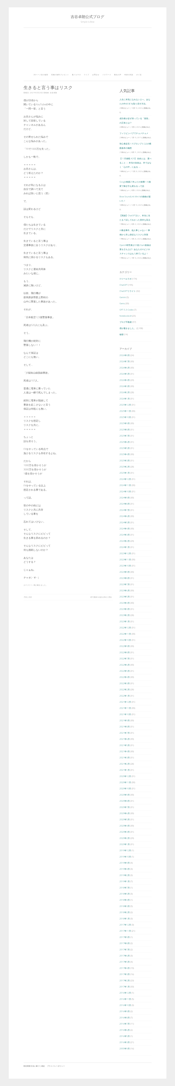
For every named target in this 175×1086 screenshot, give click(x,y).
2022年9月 (124, 646)
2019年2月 (124, 875)
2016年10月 (125, 1005)
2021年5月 (124, 745)
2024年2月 (124, 541)
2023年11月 (125, 559)
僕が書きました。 (40, 585)
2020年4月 (124, 825)
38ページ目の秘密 (40, 75)
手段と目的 (28, 597)
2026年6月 (124, 367)
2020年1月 (124, 844)
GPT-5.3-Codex (126, 309)
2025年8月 (124, 429)
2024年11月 (125, 485)
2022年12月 (125, 627)
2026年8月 (124, 355)
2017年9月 (124, 937)
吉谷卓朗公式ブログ (87, 16)
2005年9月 (124, 1048)
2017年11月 (125, 930)
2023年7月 (124, 584)
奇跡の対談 (128, 75)
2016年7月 (124, 1023)
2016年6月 (124, 1030)
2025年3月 (124, 460)
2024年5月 (124, 522)
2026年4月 (124, 380)
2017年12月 (125, 924)
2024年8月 (124, 503)
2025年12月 (125, 404)
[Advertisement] (88, 51)
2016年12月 (125, 992)
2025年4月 (124, 454)
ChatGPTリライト (127, 291)
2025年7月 (124, 435)
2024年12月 (125, 479)
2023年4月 (124, 603)
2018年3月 (124, 906)
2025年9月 (124, 423)
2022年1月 (124, 695)
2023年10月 (125, 565)
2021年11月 (125, 708)
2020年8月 (124, 800)
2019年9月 (124, 862)
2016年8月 (124, 1017)
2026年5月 (124, 373)
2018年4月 (124, 899)
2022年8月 (124, 652)
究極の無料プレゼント (60, 75)
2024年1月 (124, 547)
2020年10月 (125, 788)
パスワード (106, 75)
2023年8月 (124, 578)
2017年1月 (124, 986)
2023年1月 (124, 621)
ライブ (86, 75)
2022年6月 (124, 664)
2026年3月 (124, 386)
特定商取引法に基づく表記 (34, 1066)
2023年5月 (124, 596)
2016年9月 (124, 1011)
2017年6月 (124, 955)
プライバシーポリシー (56, 1066)
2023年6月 (124, 590)
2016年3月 (124, 1042)
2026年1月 (124, 398)
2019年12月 (125, 850)
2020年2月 (124, 838)
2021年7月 (124, 732)
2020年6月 (124, 813)
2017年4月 (124, 968)
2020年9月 (124, 794)
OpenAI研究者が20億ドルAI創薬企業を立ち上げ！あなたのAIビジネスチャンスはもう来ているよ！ (135, 249)
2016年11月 (125, 999)
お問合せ (95, 75)
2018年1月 (124, 918)
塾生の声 (117, 75)
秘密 (121, 334)
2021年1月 (124, 770)
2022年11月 (125, 633)
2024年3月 (124, 534)
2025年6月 (124, 442)
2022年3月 (124, 683)
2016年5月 (124, 1036)
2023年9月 (124, 572)
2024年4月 (124, 528)
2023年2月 (124, 615)
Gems (122, 303)
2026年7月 (124, 361)
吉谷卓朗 (53, 93)
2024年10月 (125, 491)
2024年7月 (124, 510)
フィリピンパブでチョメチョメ (133, 133)
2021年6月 (124, 739)
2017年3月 (124, 974)
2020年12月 (125, 776)
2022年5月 (124, 671)
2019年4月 (124, 869)
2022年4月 (124, 677)
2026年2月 (124, 392)
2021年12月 (125, 701)
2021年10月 (125, 714)
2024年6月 (124, 516)
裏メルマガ (76, 75)
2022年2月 (124, 689)
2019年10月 (125, 856)
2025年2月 (124, 466)
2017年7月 (124, 949)
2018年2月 (124, 912)
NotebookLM (125, 315)
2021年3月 (124, 757)
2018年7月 (124, 887)
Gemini (122, 297)
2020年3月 (124, 831)
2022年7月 (124, 658)
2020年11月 (125, 782)
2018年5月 (124, 893)
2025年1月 (124, 472)
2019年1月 (124, 881)
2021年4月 (124, 751)
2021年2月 (124, 763)
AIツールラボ (125, 278)
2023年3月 (124, 609)
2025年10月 (125, 417)
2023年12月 (125, 553)
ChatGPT (123, 285)
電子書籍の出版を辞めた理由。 (101, 597)
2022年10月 (125, 640)
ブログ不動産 (125, 322)
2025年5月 (124, 448)
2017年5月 (124, 961)
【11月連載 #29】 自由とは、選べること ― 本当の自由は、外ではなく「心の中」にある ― (135, 162)
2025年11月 (125, 411)
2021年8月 (124, 726)
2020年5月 (124, 819)
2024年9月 (124, 497)
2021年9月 (124, 720)
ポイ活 (139, 75)
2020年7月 (124, 807)
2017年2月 (124, 980)
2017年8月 (124, 943)
